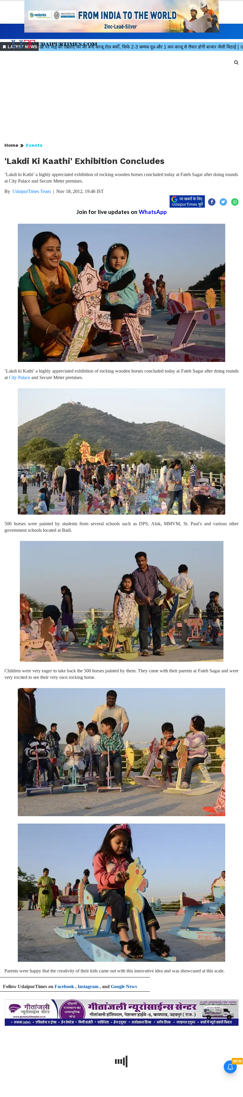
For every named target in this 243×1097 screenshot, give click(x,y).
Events (34, 145)
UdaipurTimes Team (31, 191)
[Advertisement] (121, 97)
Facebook (64, 986)
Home (11, 145)
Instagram (88, 986)
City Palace (19, 377)
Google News (124, 986)
